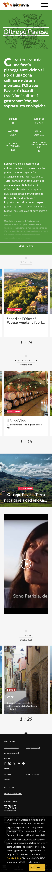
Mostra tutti (26, 365)
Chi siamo (7, 774)
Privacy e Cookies (32, 774)
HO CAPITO (37, 867)
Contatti (7, 780)
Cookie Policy (14, 858)
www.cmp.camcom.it (11, 753)
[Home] (16, 5)
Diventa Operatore (13, 794)
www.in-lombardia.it (11, 748)
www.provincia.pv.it (33, 748)
